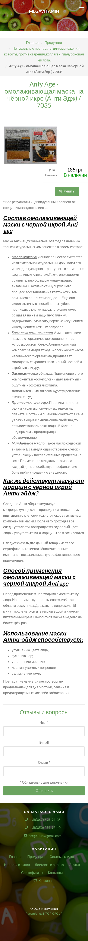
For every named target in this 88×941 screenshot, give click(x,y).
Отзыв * (44, 762)
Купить (68, 191)
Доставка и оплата (49, 865)
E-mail (44, 742)
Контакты (55, 873)
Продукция (36, 857)
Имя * (44, 722)
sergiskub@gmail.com (45, 836)
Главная (15, 857)
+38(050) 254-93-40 (45, 827)
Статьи (74, 865)
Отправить (44, 791)
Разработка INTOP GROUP (44, 913)
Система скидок (62, 857)
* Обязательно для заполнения (44, 782)
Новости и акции (17, 865)
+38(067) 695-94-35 (45, 819)
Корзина (45, 880)
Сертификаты (32, 873)
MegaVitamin (44, 11)
